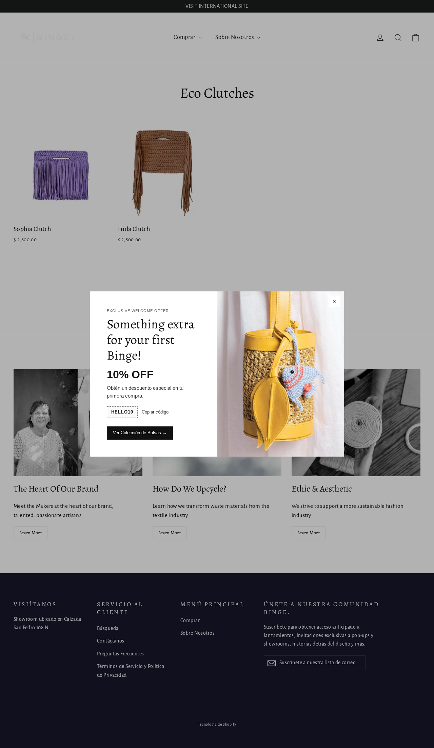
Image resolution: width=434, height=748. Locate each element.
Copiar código (155, 412)
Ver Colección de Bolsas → (140, 432)
